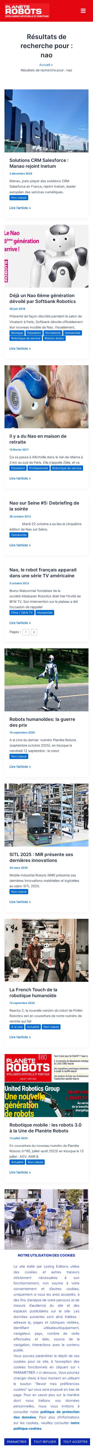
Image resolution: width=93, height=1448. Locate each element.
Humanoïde (72, 333)
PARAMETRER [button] (16, 1441)
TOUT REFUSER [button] (45, 1441)
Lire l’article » (20, 207)
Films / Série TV (22, 612)
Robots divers (54, 338)
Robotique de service (25, 338)
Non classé (18, 197)
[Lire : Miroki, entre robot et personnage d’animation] (46, 1221)
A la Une (17, 1027)
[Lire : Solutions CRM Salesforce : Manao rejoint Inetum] (46, 121)
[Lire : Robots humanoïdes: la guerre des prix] (46, 679)
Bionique (17, 333)
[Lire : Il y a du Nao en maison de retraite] (46, 397)
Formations (52, 333)
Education (34, 333)
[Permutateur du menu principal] (83, 10)
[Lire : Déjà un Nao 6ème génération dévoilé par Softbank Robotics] (46, 256)
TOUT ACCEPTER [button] (75, 1441)
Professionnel (38, 468)
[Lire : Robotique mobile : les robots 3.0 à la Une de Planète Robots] (46, 1085)
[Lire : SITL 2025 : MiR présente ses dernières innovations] (46, 815)
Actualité (33, 1027)
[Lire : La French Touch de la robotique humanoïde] (46, 950)
